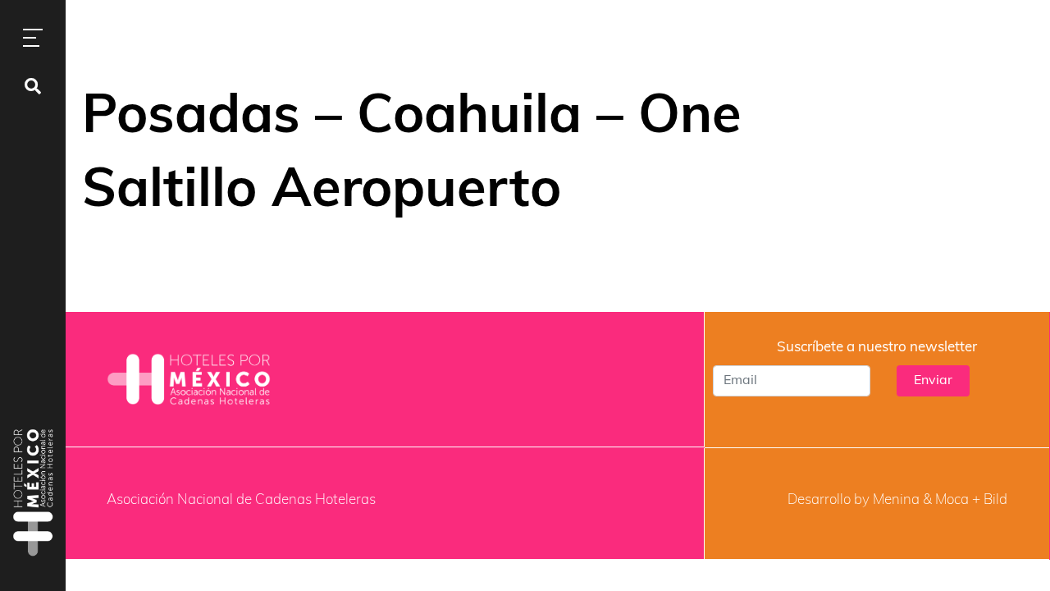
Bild (995, 500)
